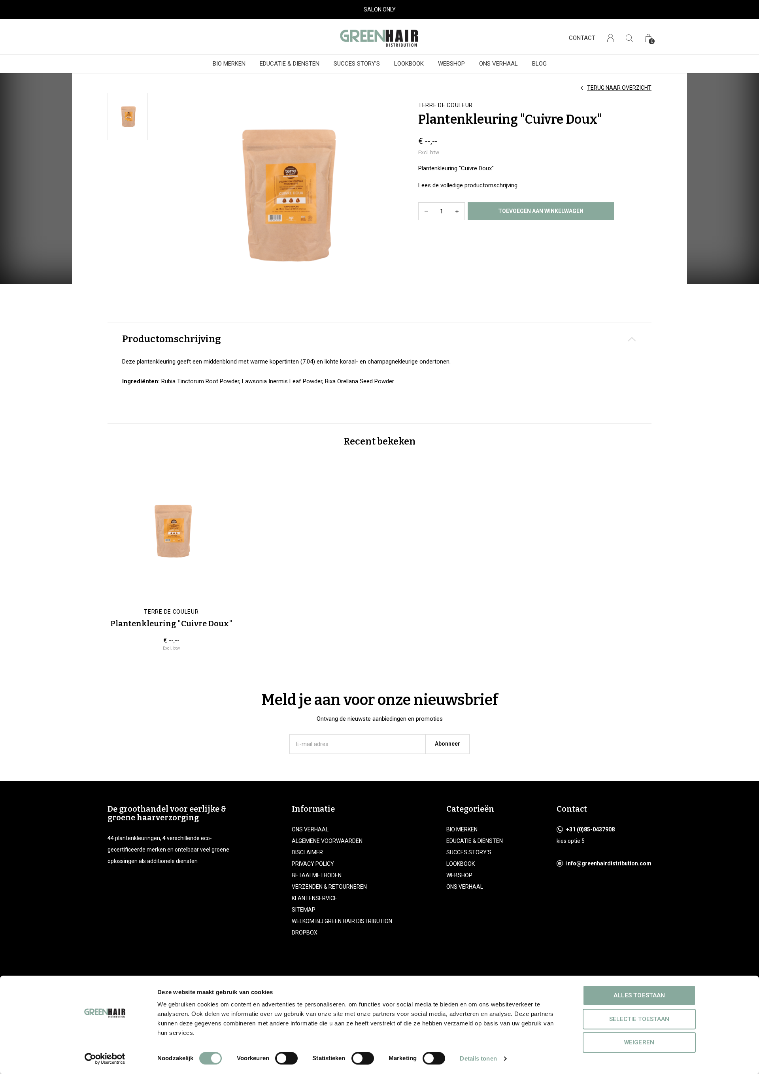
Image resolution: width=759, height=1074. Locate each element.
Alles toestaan (639, 995)
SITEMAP (303, 909)
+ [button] (457, 211)
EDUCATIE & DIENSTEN (289, 63)
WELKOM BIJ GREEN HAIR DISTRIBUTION (342, 921)
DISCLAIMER (307, 852)
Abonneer (447, 743)
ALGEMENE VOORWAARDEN (327, 841)
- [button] (426, 211)
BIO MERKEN (229, 63)
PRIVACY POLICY (313, 864)
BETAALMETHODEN (317, 875)
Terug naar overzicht (619, 88)
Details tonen (478, 1058)
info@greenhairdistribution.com (608, 863)
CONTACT (582, 37)
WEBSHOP (451, 63)
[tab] (379, 339)
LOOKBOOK (409, 63)
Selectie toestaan (639, 1019)
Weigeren (639, 1042)
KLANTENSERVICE (314, 898)
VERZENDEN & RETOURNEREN (329, 887)
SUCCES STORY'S (357, 63)
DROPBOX (304, 932)
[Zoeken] (629, 38)
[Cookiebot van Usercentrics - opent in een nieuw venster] (105, 1059)
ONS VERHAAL (498, 63)
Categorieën (470, 809)
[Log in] (610, 38)
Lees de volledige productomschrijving (467, 185)
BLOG (539, 63)
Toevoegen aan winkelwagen (541, 211)
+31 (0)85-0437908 (590, 829)
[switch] (286, 1058)
